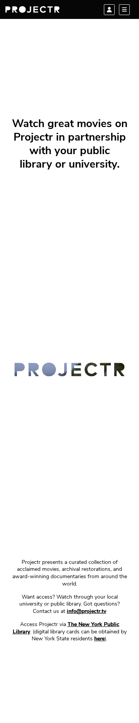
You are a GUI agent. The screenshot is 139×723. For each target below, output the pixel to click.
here (99, 639)
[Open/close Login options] (109, 9)
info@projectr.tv (86, 611)
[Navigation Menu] (124, 9)
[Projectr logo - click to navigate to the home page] (32, 9)
